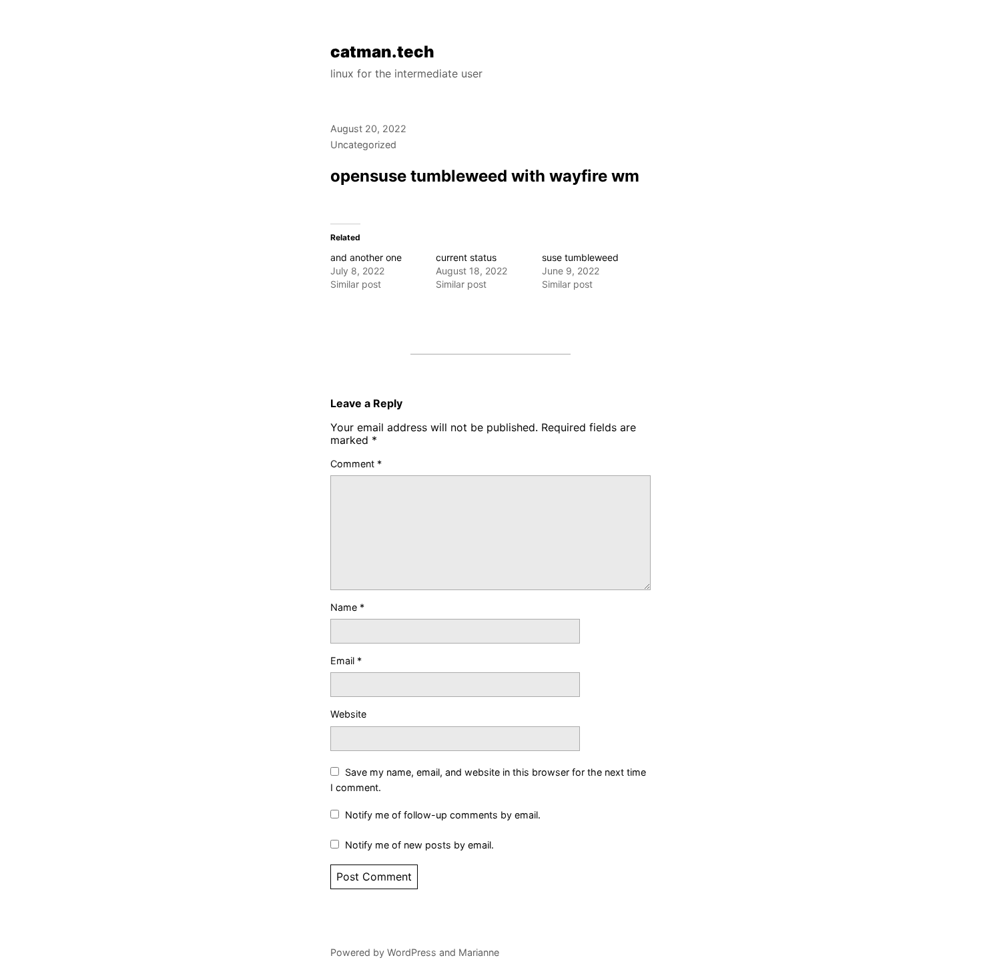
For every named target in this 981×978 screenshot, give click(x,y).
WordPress (411, 952)
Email (346, 660)
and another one (366, 257)
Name (347, 607)
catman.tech (382, 51)
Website (348, 714)
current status (466, 257)
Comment (356, 463)
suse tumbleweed (580, 257)
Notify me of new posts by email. (419, 844)
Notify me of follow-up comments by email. (443, 814)
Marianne (478, 952)
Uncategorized (363, 144)
